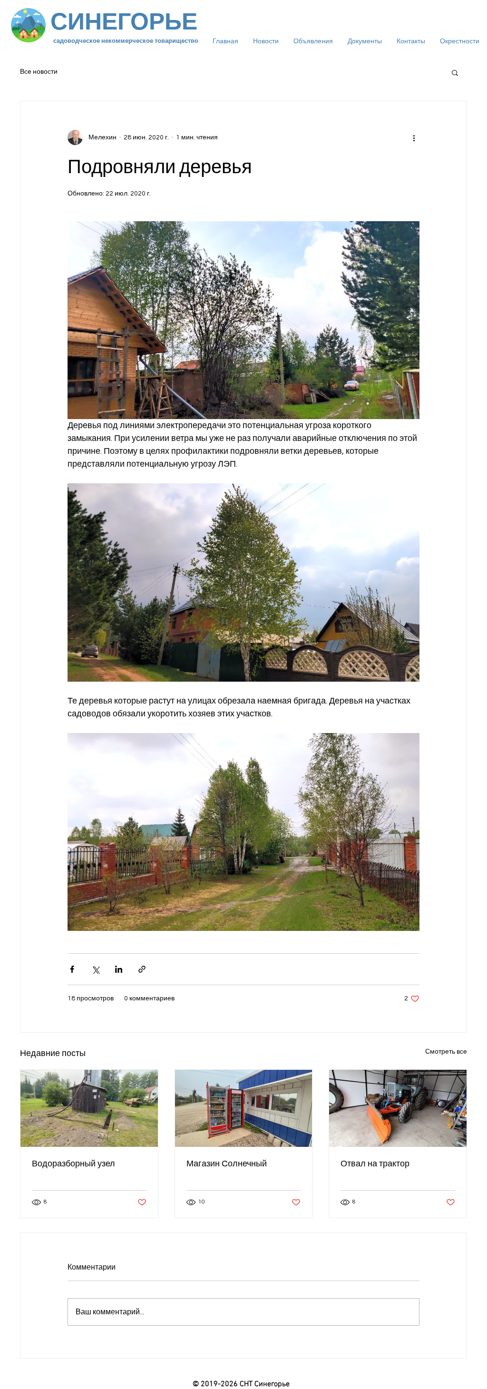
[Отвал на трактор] (398, 1108)
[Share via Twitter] (95, 969)
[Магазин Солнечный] (243, 1108)
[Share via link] (141, 969)
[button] (454, 72)
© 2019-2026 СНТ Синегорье (241, 1384)
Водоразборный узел (73, 1163)
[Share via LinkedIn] (118, 969)
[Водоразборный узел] (89, 1108)
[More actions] (413, 137)
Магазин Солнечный (226, 1163)
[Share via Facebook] (72, 969)
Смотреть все (446, 1051)
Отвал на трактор (375, 1163)
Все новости (39, 71)
